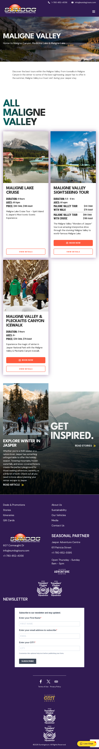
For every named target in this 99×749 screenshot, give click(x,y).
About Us (57, 504)
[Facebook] (48, 681)
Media (55, 520)
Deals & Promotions (14, 504)
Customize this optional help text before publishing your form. (41, 653)
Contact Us (58, 525)
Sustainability (59, 510)
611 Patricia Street (61, 547)
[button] (93, 12)
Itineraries (8, 515)
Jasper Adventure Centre (66, 542)
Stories (7, 510)
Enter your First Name (29, 618)
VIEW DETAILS (25, 252)
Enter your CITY (27, 642)
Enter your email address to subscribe (37, 630)
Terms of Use (43, 687)
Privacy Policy (55, 687)
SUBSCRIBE (27, 661)
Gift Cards (9, 520)
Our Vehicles (59, 515)
